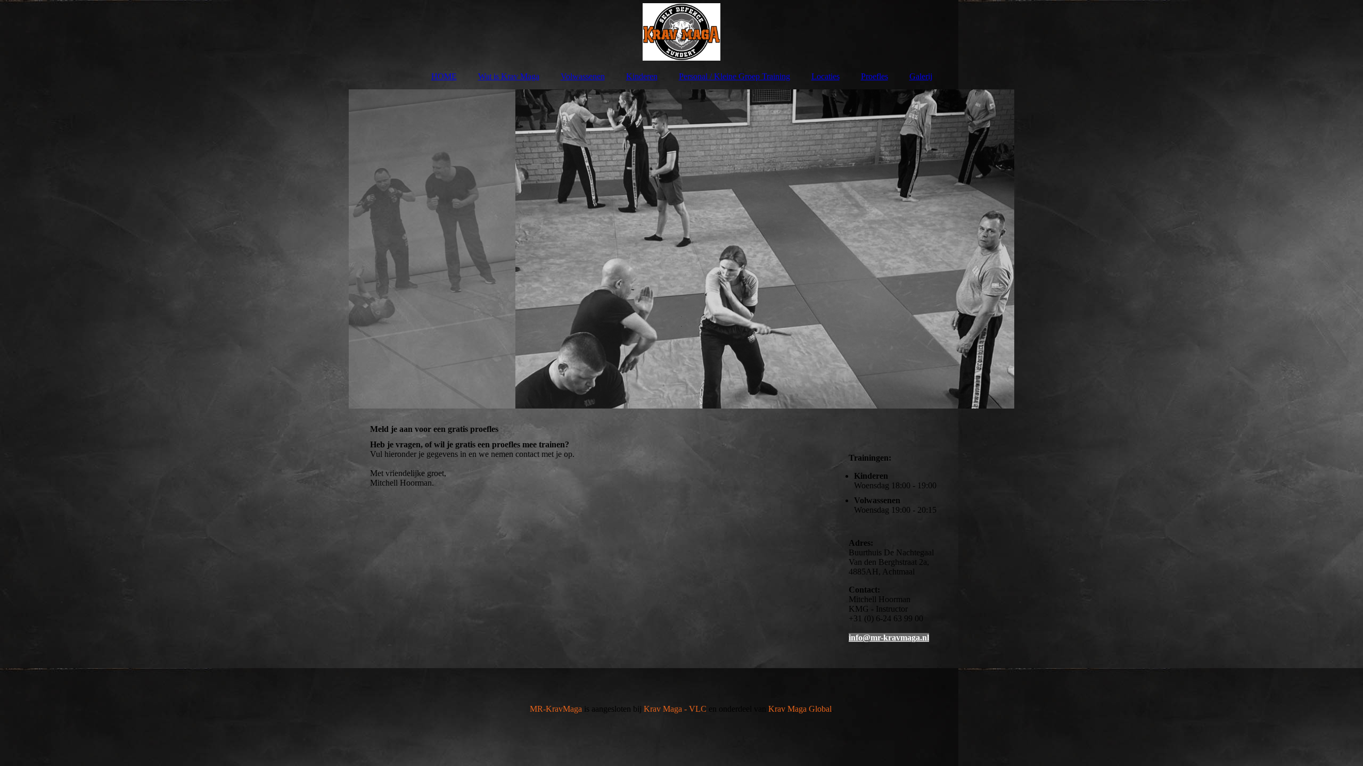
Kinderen (642, 76)
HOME (444, 76)
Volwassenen (583, 76)
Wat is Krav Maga (508, 76)
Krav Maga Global (800, 708)
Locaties (825, 76)
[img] (681, 32)
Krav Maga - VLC (675, 708)
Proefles (874, 76)
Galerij (920, 76)
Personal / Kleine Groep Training (734, 76)
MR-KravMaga (556, 708)
